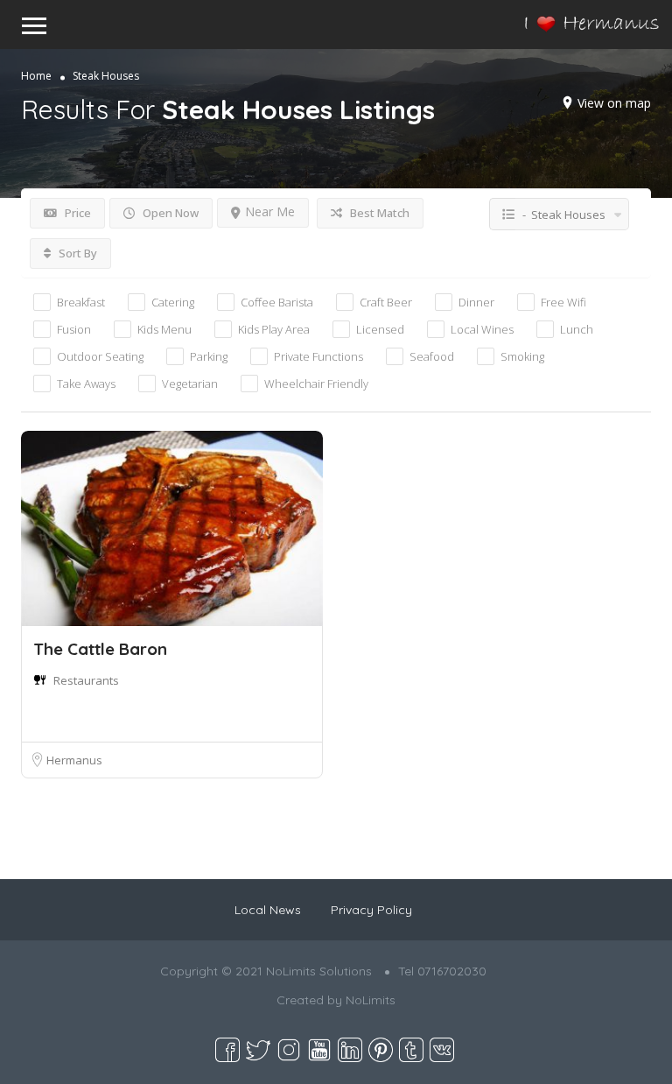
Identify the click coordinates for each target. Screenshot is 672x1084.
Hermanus (74, 760)
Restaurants (86, 680)
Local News (267, 910)
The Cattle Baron (100, 648)
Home (36, 75)
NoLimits (371, 1000)
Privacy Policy (371, 910)
